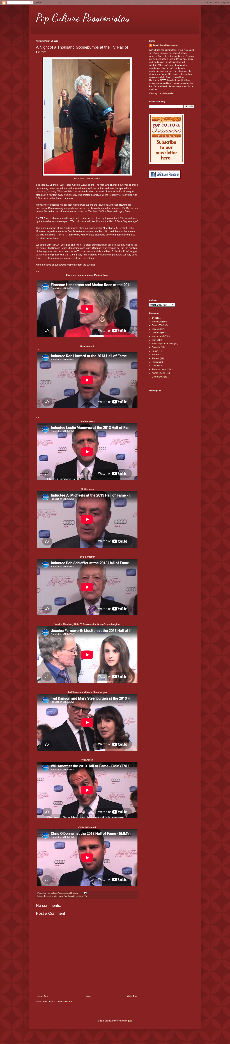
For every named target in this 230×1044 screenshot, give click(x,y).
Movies (155, 329)
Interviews (58, 896)
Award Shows (158, 373)
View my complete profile (161, 93)
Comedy (156, 347)
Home (88, 996)
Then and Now (159, 369)
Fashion (156, 362)
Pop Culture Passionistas (83, 17)
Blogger (128, 1021)
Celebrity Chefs (159, 377)
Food (154, 354)
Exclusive (48, 896)
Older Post (132, 996)
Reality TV (157, 325)
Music (155, 340)
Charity (155, 365)
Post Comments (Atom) (60, 1001)
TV (85, 896)
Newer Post (42, 996)
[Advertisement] (163, 239)
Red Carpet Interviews (73, 896)
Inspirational (158, 336)
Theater (155, 358)
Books (155, 351)
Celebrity (156, 332)
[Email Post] (85, 893)
